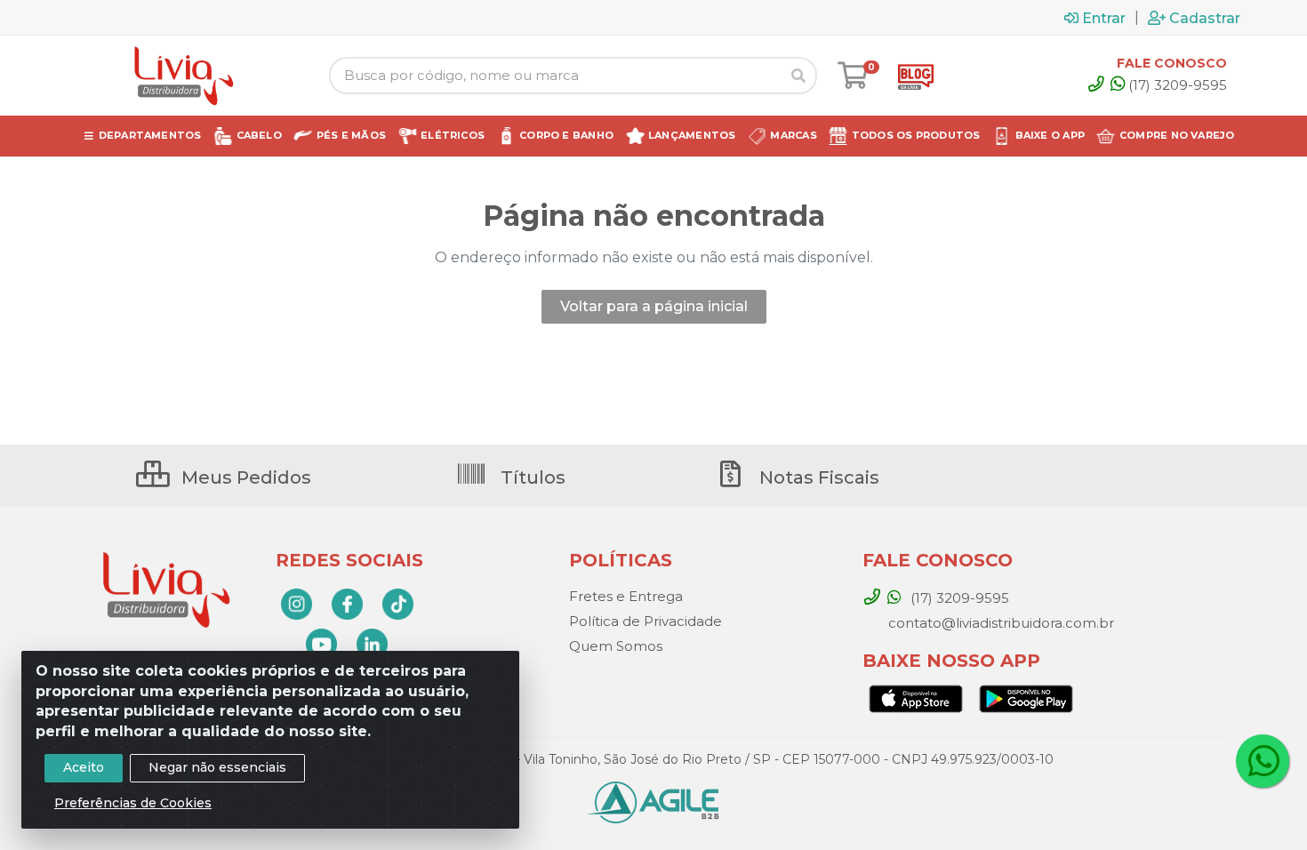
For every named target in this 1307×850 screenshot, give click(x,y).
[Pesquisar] (798, 75)
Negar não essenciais (217, 767)
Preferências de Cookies (133, 803)
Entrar (1104, 18)
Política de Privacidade (645, 621)
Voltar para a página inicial (654, 306)
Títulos (530, 477)
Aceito (83, 767)
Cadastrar (1204, 18)
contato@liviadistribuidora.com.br (999, 622)
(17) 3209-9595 (1177, 84)
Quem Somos (615, 646)
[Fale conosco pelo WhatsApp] (1262, 761)
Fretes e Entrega (626, 596)
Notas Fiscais (817, 477)
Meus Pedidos (244, 477)
